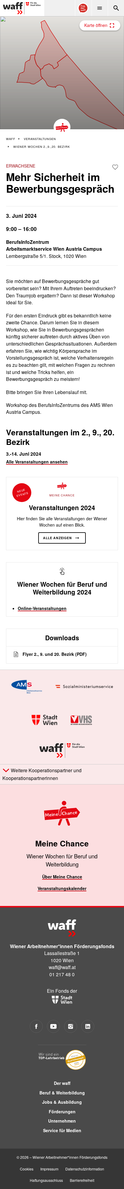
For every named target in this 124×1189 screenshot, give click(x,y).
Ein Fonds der (62, 990)
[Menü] (99, 8)
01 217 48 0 (62, 974)
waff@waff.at (62, 967)
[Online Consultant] (83, 8)
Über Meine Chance (62, 877)
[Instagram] (70, 1026)
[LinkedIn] (87, 1026)
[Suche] (116, 8)
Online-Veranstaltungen (42, 608)
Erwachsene (20, 166)
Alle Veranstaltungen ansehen (37, 462)
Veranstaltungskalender (62, 888)
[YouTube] (53, 1026)
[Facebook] (36, 1026)
